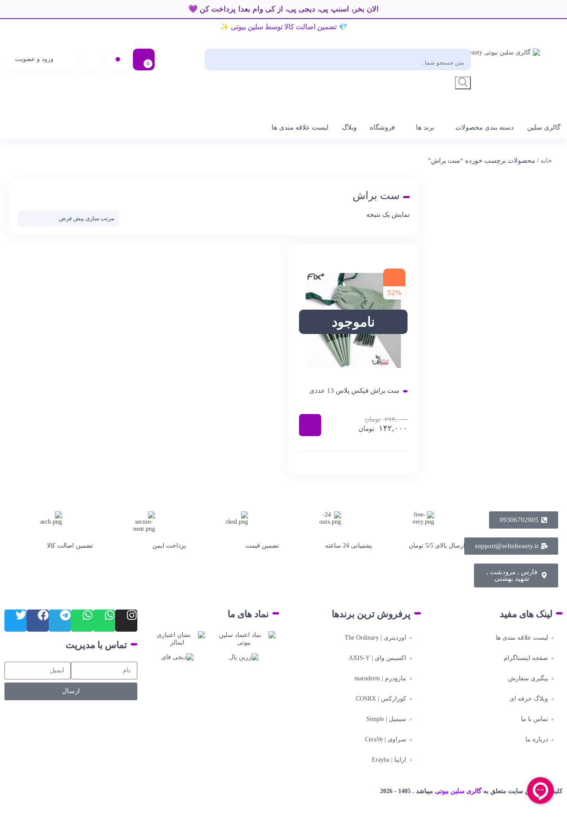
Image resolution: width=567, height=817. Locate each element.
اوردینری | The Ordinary (375, 637)
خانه (546, 160)
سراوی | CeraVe (385, 739)
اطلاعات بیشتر (310, 425)
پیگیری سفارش (528, 678)
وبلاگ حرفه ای (528, 698)
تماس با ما (534, 719)
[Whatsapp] (104, 621)
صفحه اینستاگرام (526, 658)
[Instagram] (126, 621)
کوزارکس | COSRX (381, 698)
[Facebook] (38, 621)
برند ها (425, 127)
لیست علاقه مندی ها (300, 127)
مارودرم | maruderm (380, 678)
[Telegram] (60, 621)
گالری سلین (543, 127)
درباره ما (536, 739)
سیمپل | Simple (386, 719)
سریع (353, 463)
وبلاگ (349, 127)
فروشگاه (382, 127)
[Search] (463, 83)
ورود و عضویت (34, 59)
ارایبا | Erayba (389, 759)
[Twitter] (15, 621)
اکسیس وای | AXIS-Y (377, 658)
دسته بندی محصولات (484, 127)
